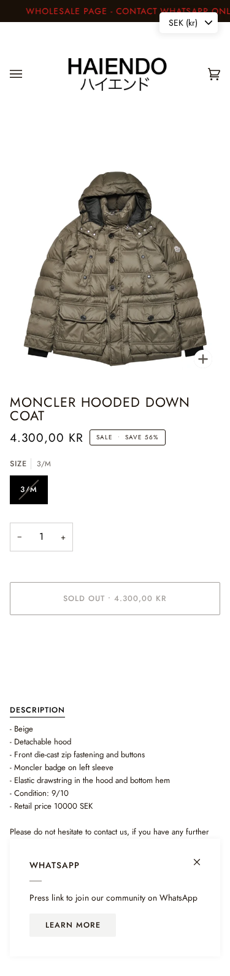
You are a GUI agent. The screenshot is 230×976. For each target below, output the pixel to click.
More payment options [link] (47, 672)
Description (37, 710)
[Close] (202, 857)
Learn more (73, 925)
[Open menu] (28, 74)
